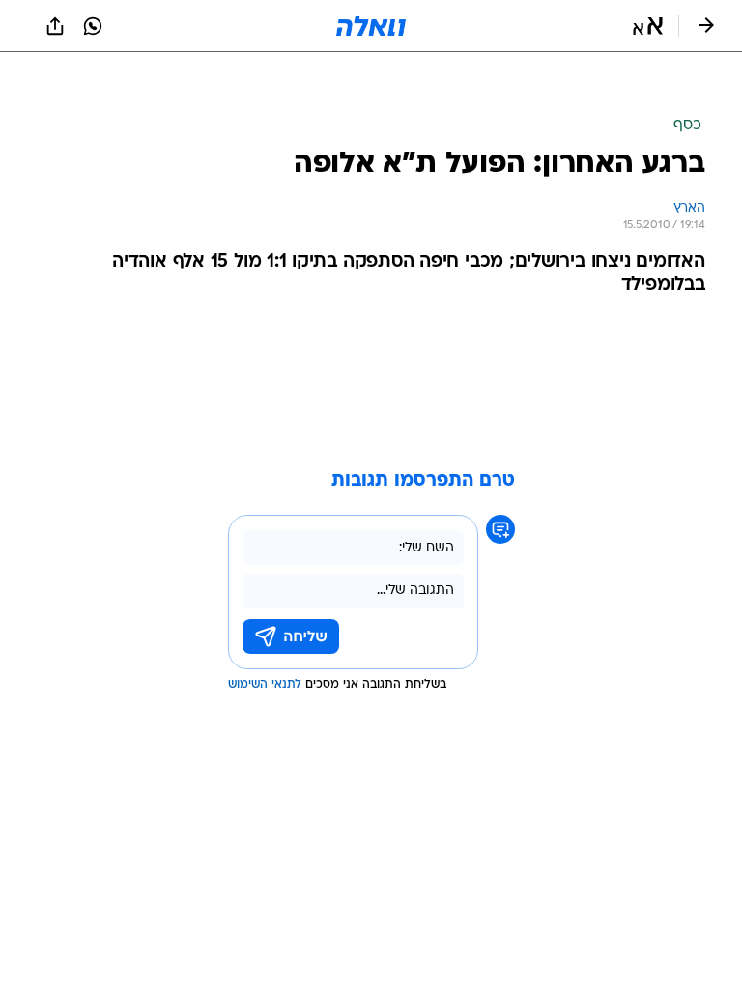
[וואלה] (371, 26)
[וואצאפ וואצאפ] (92, 26)
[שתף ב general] (55, 26)
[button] (648, 26)
